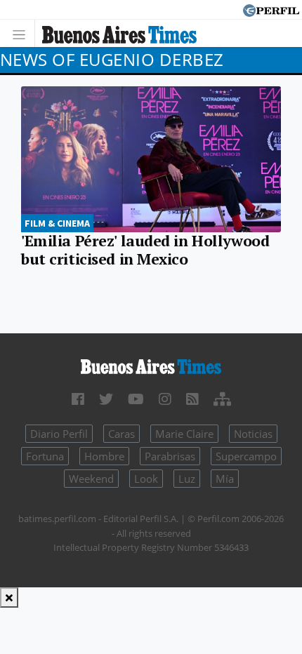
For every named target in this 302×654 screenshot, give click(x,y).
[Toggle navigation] (22, 33)
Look (146, 479)
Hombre (104, 456)
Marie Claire (184, 434)
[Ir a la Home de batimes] (151, 365)
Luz (186, 479)
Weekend (91, 479)
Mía (225, 479)
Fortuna (45, 456)
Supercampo (246, 456)
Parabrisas (170, 456)
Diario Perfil (59, 434)
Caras (121, 434)
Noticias (253, 434)
